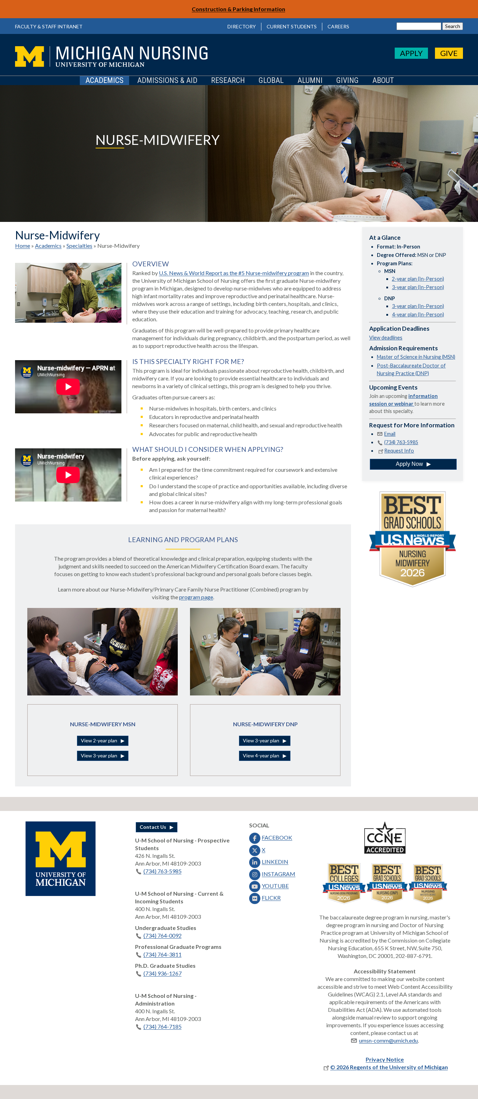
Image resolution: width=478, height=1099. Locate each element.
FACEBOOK (277, 837)
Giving (347, 81)
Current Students (292, 26)
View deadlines (385, 338)
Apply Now (409, 464)
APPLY (411, 53)
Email (389, 434)
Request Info (399, 451)
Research (228, 81)
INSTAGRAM (278, 873)
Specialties (79, 245)
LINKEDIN (275, 861)
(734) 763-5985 (401, 442)
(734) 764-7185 (162, 1026)
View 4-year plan (261, 755)
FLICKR (271, 897)
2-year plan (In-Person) (418, 279)
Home (22, 245)
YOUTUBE (275, 885)
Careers (338, 26)
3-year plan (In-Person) (418, 287)
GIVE (449, 53)
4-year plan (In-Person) (418, 314)
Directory (241, 26)
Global (271, 81)
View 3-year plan (99, 755)
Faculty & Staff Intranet (49, 26)
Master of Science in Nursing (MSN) (416, 357)
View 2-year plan (99, 740)
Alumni (310, 81)
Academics (104, 81)
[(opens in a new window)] (61, 893)
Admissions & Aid (167, 81)
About (383, 81)
